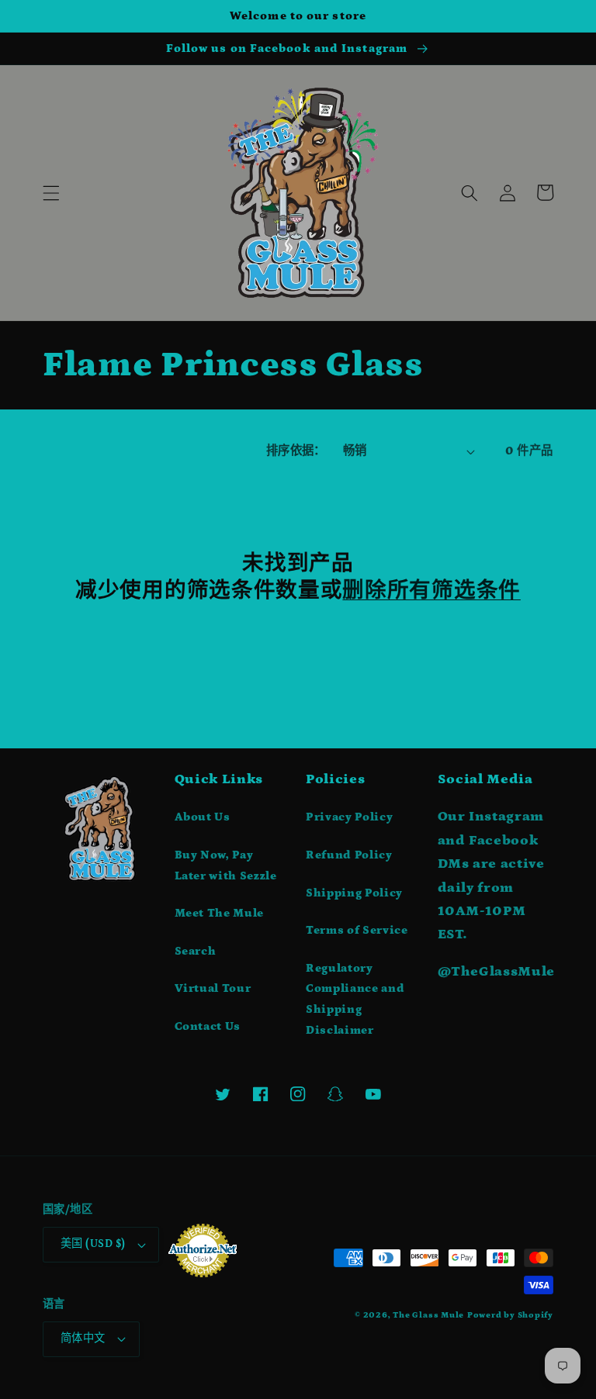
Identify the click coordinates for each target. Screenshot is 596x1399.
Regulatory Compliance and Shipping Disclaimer (355, 999)
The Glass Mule (428, 1315)
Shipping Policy (354, 893)
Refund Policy (349, 855)
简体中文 (83, 1338)
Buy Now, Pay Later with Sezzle (226, 865)
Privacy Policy (349, 817)
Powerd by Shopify (510, 1315)
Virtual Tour (213, 988)
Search (196, 951)
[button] (51, 192)
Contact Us (208, 1026)
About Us (202, 817)
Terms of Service (357, 930)
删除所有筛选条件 (431, 591)
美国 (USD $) (93, 1244)
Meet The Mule (220, 913)
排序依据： (296, 451)
